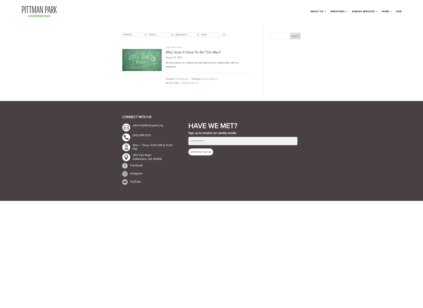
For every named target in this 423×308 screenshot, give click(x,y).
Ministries (337, 11)
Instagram (136, 173)
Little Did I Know (174, 47)
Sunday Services (363, 11)
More (385, 11)
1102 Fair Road (142, 155)
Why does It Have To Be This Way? (193, 52)
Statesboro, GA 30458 (147, 159)
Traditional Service (189, 83)
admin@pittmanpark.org (148, 125)
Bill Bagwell (182, 78)
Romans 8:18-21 (209, 78)
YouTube (135, 181)
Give (399, 11)
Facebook (136, 165)
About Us (317, 11)
